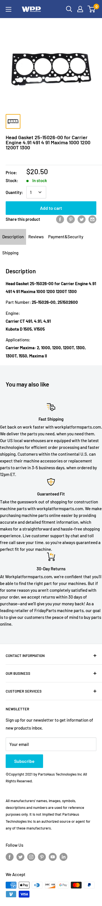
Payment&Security (65, 236)
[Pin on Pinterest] (71, 219)
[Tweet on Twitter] (82, 219)
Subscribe (24, 761)
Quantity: (14, 192)
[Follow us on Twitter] (20, 856)
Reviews (36, 236)
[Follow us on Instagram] (31, 856)
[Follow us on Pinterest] (42, 856)
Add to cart (51, 208)
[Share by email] (92, 219)
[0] (91, 9)
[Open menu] (8, 9)
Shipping (10, 252)
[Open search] (69, 9)
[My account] (80, 9)
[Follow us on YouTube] (53, 856)
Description (13, 236)
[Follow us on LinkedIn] (63, 856)
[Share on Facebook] (60, 219)
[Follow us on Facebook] (10, 856)
